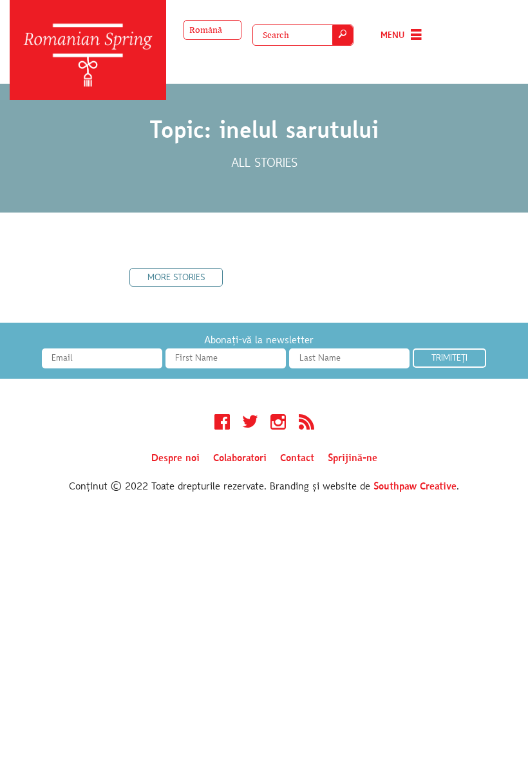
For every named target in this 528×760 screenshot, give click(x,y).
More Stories (176, 278)
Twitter (250, 424)
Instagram (278, 424)
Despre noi (175, 458)
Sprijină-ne (352, 458)
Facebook (222, 424)
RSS (306, 424)
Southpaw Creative (415, 487)
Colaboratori (240, 458)
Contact (297, 458)
